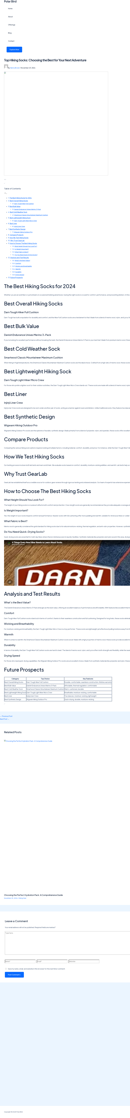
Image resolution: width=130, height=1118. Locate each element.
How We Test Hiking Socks (19, 238)
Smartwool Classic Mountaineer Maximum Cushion (31, 215)
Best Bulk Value (15, 206)
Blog (9, 33)
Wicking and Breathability (23, 266)
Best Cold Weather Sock (18, 212)
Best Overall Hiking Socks (19, 201)
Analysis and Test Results (19, 258)
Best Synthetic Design (17, 229)
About (10, 17)
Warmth (18, 269)
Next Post (4, 719)
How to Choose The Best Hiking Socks (23, 243)
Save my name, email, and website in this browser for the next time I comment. (36, 969)
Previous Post (6, 716)
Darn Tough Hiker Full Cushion (24, 204)
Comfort (18, 263)
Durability (18, 272)
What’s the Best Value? (22, 260)
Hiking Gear (22, 898)
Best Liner (13, 223)
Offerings (11, 25)
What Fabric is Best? (22, 252)
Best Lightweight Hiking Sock (20, 218)
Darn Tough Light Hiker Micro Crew (25, 221)
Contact (11, 41)
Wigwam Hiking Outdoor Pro (23, 232)
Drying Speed (19, 275)
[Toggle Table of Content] (5, 193)
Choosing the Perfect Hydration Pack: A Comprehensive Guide (33, 895)
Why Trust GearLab (17, 241)
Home (10, 8)
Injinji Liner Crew (19, 226)
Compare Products (16, 235)
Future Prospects (16, 278)
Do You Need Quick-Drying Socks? (26, 255)
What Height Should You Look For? (26, 246)
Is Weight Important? (22, 249)
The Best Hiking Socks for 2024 (20, 198)
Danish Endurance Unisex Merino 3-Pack (27, 209)
